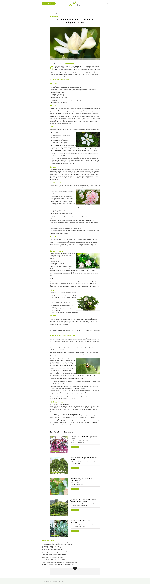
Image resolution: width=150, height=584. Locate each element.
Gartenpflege (81, 9)
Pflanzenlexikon (71, 9)
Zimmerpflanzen (91, 9)
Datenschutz (55, 581)
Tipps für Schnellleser (69, 63)
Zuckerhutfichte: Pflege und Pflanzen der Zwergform (84, 458)
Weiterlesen (75, 446)
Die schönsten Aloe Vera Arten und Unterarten (82, 522)
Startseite (52, 13)
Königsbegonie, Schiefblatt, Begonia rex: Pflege (84, 437)
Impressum (61, 581)
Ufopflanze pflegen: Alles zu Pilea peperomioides (81, 479)
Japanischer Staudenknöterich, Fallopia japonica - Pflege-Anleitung (83, 500)
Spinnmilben (63, 363)
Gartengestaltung (59, 9)
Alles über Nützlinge (49, 3)
